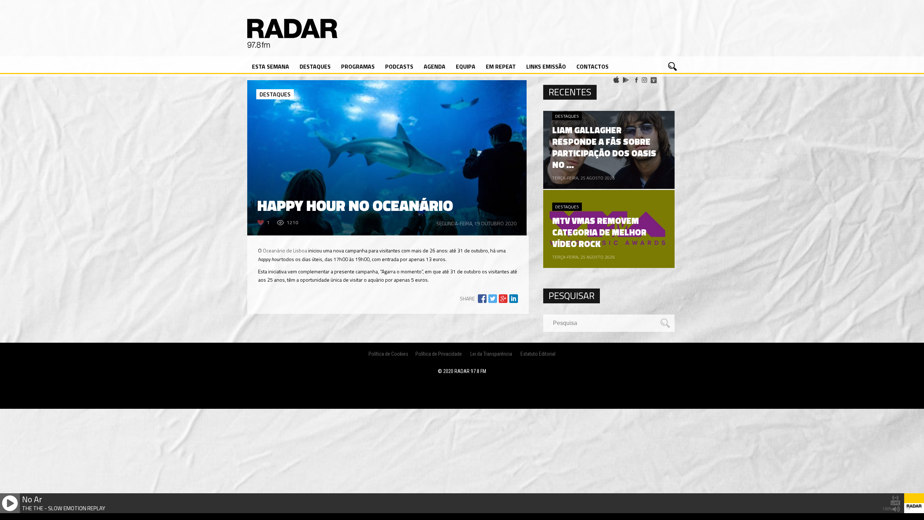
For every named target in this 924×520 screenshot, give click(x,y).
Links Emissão (546, 66)
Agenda (434, 66)
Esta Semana (270, 66)
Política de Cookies (388, 354)
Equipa (465, 66)
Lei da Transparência (491, 354)
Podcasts (399, 66)
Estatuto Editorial (537, 354)
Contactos (592, 66)
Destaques (315, 66)
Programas (358, 66)
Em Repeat (501, 66)
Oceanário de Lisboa (285, 250)
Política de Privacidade (438, 354)
